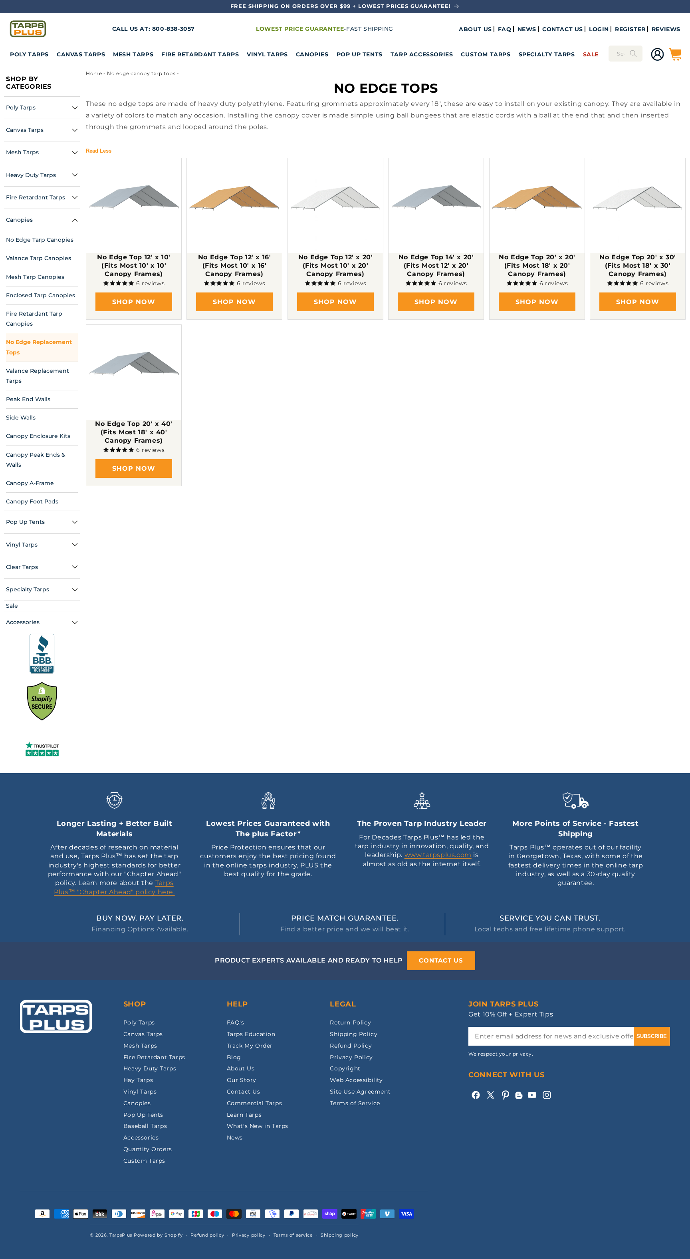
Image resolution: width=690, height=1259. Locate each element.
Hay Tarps (138, 1080)
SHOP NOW (133, 302)
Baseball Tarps (145, 1126)
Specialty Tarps (547, 54)
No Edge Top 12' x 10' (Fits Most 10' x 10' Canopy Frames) (134, 265)
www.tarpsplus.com (438, 855)
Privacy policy (249, 1235)
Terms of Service (355, 1103)
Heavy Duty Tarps (149, 1068)
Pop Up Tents (360, 54)
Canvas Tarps (81, 54)
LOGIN (599, 29)
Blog (234, 1057)
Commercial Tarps (254, 1103)
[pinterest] (505, 1095)
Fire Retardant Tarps (200, 54)
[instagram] (546, 1095)
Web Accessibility (356, 1080)
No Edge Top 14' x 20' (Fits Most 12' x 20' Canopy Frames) (436, 265)
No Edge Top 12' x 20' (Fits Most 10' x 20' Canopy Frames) (335, 265)
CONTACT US (562, 29)
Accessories (141, 1137)
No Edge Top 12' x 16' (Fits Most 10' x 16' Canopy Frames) (234, 265)
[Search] (633, 53)
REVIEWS (666, 29)
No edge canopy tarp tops (141, 73)
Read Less (98, 151)
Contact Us (243, 1091)
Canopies (312, 54)
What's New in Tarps (257, 1126)
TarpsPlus (120, 1235)
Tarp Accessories (422, 54)
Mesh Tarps (133, 54)
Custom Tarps (144, 1160)
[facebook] (475, 1095)
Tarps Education (251, 1034)
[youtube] (532, 1095)
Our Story (241, 1080)
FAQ (505, 29)
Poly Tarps (29, 54)
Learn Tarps (244, 1114)
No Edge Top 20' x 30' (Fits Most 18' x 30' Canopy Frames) (637, 265)
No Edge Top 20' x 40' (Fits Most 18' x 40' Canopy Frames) (133, 432)
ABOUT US (475, 29)
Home (94, 73)
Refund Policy (351, 1045)
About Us (241, 1068)
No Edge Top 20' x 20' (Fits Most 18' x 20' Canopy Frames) (537, 265)
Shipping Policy (353, 1034)
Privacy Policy (351, 1057)
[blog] (519, 1099)
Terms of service (293, 1235)
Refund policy (207, 1235)
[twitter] (490, 1095)
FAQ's (235, 1022)
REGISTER (630, 29)
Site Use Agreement (360, 1091)
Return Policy (350, 1022)
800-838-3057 (173, 28)
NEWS (527, 29)
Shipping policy (340, 1235)
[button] (29, 54)
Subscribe (651, 1036)
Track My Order (250, 1045)
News (235, 1137)
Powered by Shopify (158, 1235)
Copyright (345, 1068)
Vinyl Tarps (267, 54)
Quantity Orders (147, 1149)
